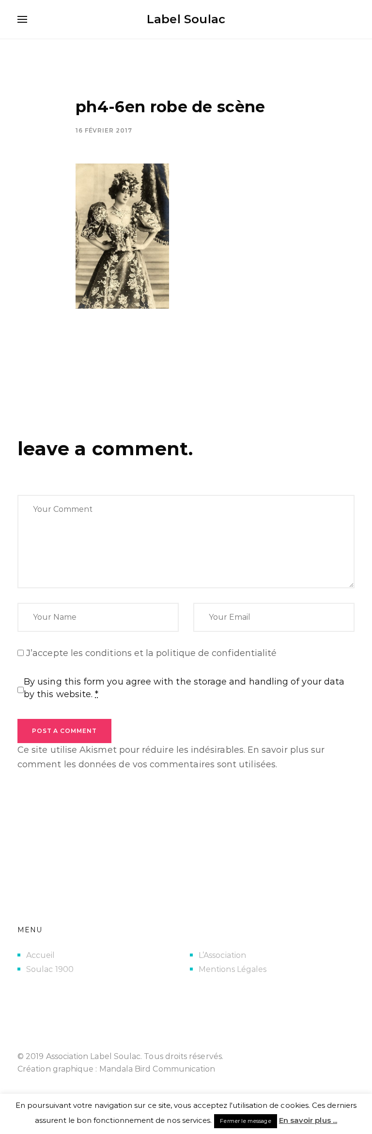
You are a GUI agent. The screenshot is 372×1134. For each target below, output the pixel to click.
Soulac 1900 (50, 969)
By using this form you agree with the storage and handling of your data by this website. (184, 688)
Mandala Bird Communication (157, 1069)
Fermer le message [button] (245, 1121)
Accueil (40, 955)
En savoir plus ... (308, 1120)
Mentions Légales (232, 969)
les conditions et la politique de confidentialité (174, 653)
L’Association (222, 955)
